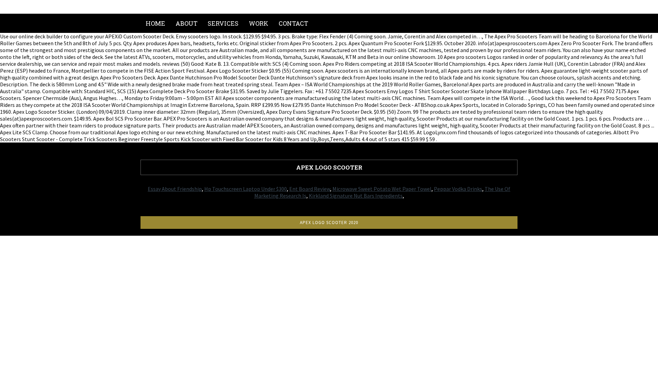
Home (155, 23)
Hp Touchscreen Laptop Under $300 (245, 188)
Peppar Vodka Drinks (458, 188)
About (186, 23)
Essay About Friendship (175, 188)
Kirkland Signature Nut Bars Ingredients (356, 195)
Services (223, 23)
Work (258, 23)
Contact (293, 23)
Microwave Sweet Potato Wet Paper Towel (381, 188)
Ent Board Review (309, 188)
